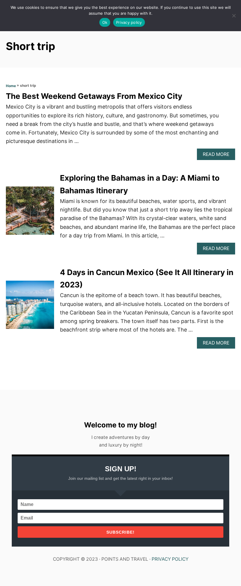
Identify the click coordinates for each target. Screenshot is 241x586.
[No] (234, 16)
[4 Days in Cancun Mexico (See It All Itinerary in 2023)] (30, 307)
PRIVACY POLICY (170, 559)
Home (11, 86)
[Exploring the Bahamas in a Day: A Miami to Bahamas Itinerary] (30, 213)
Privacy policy (129, 22)
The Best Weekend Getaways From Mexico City (94, 96)
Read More (218, 155)
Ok (105, 22)
